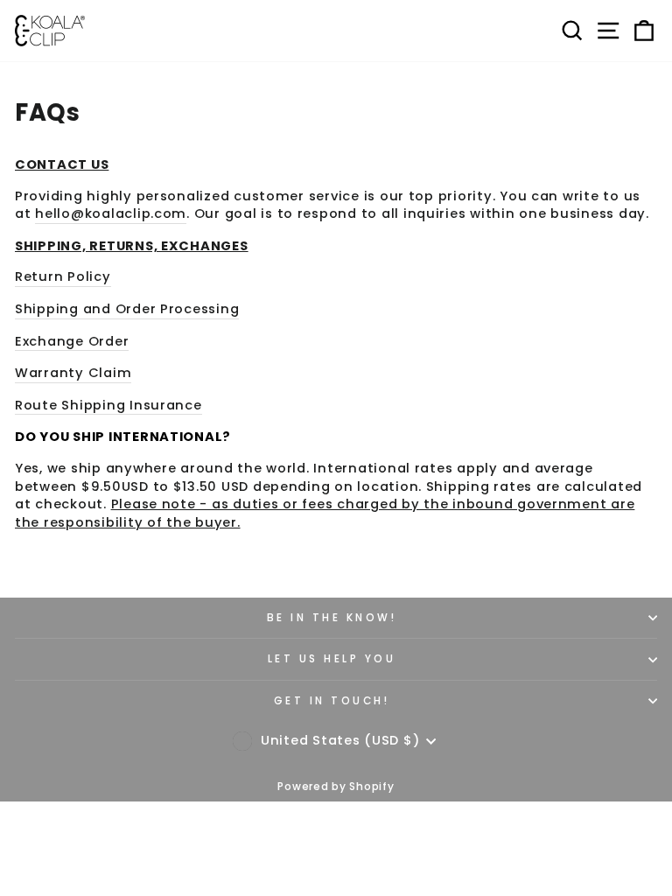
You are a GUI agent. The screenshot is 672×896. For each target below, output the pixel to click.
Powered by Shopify (335, 786)
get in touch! (332, 701)
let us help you (332, 659)
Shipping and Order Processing (127, 309)
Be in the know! (332, 618)
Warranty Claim (73, 373)
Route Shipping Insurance (108, 405)
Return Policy (63, 276)
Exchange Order (72, 341)
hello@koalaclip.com (110, 213)
